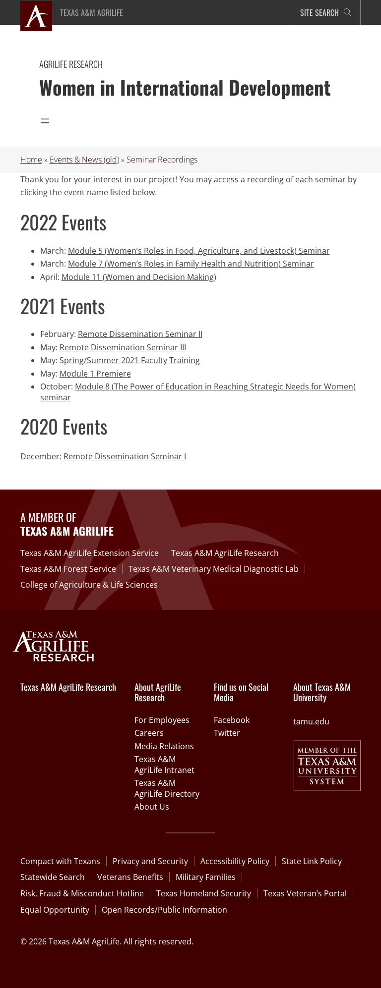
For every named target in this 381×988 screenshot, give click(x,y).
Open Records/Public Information (164, 909)
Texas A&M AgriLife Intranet (164, 764)
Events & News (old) (84, 159)
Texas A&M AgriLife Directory (166, 788)
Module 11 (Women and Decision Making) (139, 277)
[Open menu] (45, 121)
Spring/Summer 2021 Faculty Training (130, 360)
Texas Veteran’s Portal (305, 893)
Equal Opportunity (54, 909)
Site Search (319, 12)
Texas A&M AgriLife (91, 12)
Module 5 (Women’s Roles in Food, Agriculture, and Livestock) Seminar (199, 250)
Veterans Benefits (130, 877)
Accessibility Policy (234, 861)
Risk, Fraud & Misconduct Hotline (82, 893)
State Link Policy (312, 861)
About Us (151, 806)
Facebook (232, 719)
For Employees (162, 719)
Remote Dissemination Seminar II (140, 334)
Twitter (227, 732)
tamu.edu (311, 721)
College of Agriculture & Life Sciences (89, 585)
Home (31, 159)
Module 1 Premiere (95, 373)
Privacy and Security (150, 861)
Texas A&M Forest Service (68, 569)
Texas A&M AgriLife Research (225, 553)
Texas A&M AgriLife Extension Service (89, 553)
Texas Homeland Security (203, 893)
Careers (149, 732)
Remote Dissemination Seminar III (123, 347)
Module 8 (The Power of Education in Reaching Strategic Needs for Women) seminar (198, 392)
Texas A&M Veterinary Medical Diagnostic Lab (213, 569)
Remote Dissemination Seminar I (125, 456)
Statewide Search (52, 877)
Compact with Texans (60, 861)
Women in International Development (185, 87)
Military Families (206, 877)
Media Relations (164, 746)
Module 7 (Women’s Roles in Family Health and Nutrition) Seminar (191, 263)
